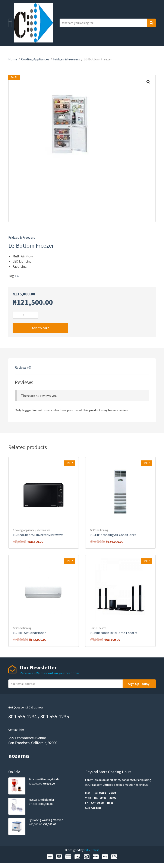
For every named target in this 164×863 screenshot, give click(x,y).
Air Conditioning (99, 530)
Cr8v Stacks (92, 850)
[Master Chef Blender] (16, 806)
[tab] (23, 367)
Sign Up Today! (139, 684)
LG (17, 276)
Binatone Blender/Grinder (45, 779)
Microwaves (43, 530)
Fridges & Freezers (66, 59)
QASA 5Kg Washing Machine (46, 820)
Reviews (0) (23, 367)
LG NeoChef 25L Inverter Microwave (38, 535)
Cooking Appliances (24, 530)
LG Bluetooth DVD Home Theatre (113, 633)
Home (12, 59)
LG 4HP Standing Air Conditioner (113, 535)
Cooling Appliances (35, 59)
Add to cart (40, 328)
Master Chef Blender (41, 800)
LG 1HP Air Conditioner (29, 633)
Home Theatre (98, 628)
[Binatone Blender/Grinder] (16, 785)
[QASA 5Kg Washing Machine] (16, 826)
